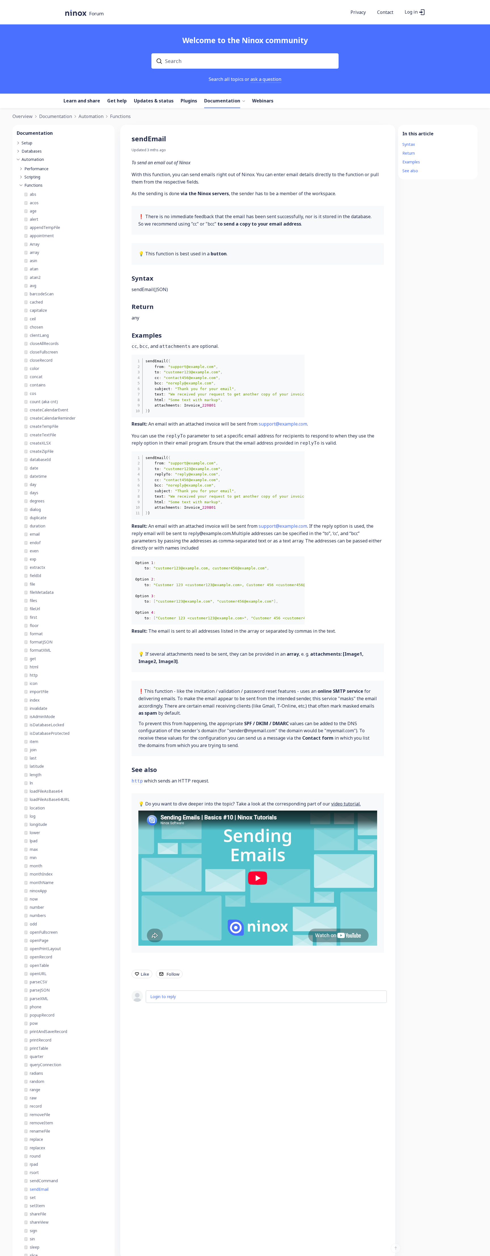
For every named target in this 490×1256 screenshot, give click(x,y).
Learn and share (82, 101)
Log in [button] (411, 12)
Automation (91, 116)
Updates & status (154, 101)
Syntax (142, 278)
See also (144, 769)
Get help (117, 101)
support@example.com (283, 424)
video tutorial (345, 804)
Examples (147, 335)
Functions (120, 116)
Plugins (189, 101)
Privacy (358, 12)
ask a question (265, 79)
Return (143, 306)
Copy (296, 360)
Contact (385, 12)
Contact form (317, 738)
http (137, 781)
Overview (22, 116)
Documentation (222, 101)
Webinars (262, 101)
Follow (172, 974)
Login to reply (163, 996)
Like (145, 974)
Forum (96, 14)
